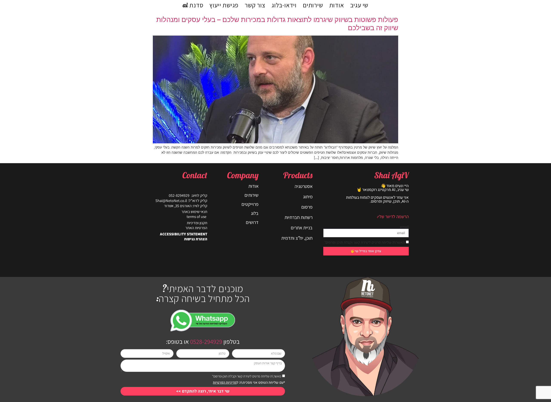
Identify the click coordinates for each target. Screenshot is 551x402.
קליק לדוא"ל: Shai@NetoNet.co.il (181, 200)
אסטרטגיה (304, 186)
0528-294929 (205, 341)
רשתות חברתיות (299, 217)
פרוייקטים (249, 204)
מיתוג (308, 197)
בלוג (254, 213)
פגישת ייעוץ (223, 5)
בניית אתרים (302, 228)
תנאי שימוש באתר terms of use (194, 214)
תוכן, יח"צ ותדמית (297, 238)
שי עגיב (359, 5)
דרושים (252, 222)
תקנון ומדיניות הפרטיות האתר (196, 225)
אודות (336, 5)
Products (298, 175)
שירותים (313, 5)
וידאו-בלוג (284, 5)
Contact (194, 175)
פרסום (307, 207)
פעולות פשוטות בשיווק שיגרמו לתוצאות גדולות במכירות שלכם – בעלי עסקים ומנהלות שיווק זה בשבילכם (277, 23)
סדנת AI (193, 5)
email (404, 227)
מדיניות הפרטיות (225, 382)
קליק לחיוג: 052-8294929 (188, 195)
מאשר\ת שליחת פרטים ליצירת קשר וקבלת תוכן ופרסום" (364, 242)
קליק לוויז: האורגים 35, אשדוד (185, 205)
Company (242, 175)
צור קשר (255, 5)
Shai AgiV (391, 175)
